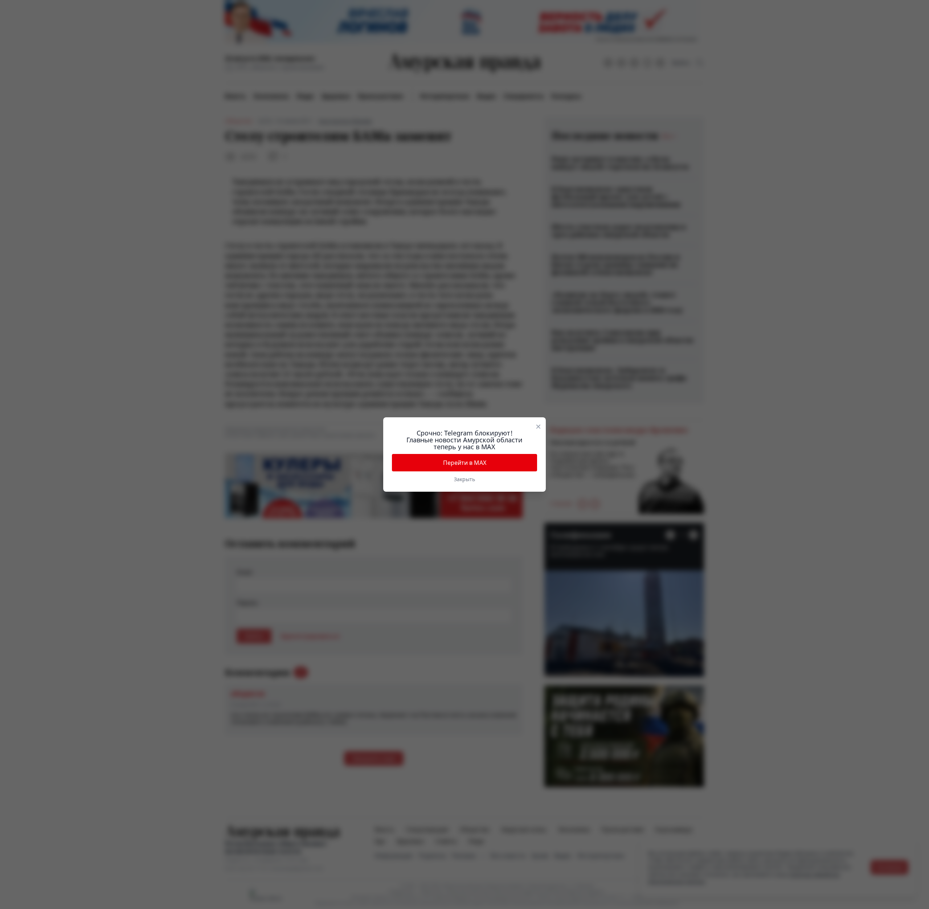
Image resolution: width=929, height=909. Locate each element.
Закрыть (464, 479)
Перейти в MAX (464, 463)
